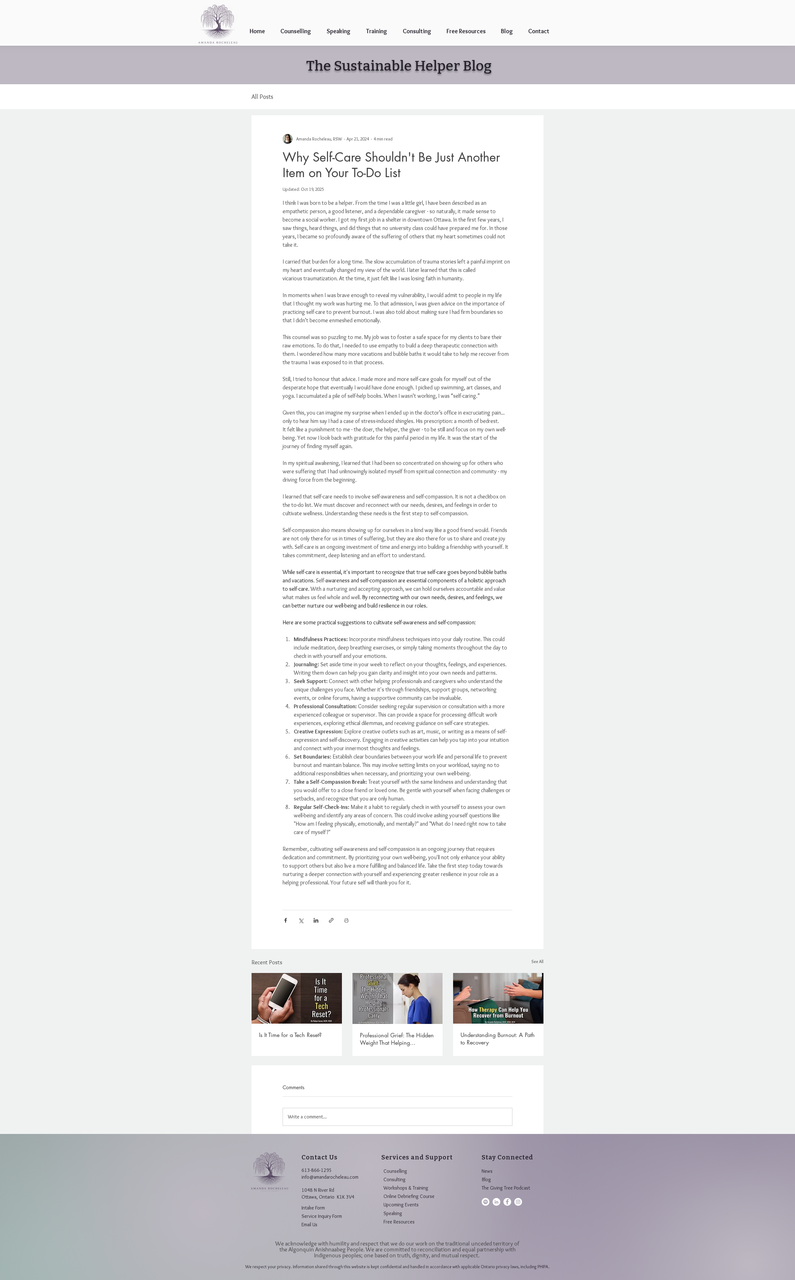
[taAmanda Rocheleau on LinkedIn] (496, 1202)
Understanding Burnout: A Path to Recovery (498, 1038)
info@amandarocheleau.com (330, 1177)
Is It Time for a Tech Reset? (290, 1035)
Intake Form (313, 1208)
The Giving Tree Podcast (506, 1188)
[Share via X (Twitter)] (301, 920)
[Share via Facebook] (285, 920)
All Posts (262, 96)
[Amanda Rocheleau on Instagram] (518, 1202)
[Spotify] (485, 1202)
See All (537, 961)
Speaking (393, 1213)
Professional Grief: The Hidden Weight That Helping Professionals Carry (397, 1038)
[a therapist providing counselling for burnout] (498, 998)
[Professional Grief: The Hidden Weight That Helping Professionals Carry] (397, 998)
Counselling (395, 1171)
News (487, 1171)
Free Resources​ (399, 1222)
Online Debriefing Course (409, 1196)
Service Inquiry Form (322, 1216)
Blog (486, 1179)
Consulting (395, 1179)
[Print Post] (346, 920)
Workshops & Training (406, 1188)
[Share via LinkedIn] (316, 920)
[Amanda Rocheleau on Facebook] (507, 1202)
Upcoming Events (401, 1205)
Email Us (309, 1224)
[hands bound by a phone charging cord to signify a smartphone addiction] (297, 998)
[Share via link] (331, 920)
